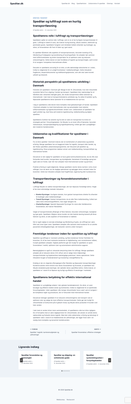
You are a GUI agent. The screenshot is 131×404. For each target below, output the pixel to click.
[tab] (61, 370)
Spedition (36, 18)
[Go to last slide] (21, 360)
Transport (43, 18)
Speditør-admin (38, 30)
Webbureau (60, 400)
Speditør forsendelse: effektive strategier (86, 330)
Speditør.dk (66, 3)
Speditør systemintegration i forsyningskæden (94, 358)
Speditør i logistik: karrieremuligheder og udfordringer (44, 332)
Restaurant (71, 400)
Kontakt (117, 3)
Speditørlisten (81, 3)
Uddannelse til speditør (96, 3)
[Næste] (109, 360)
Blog (73, 3)
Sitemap (110, 3)
